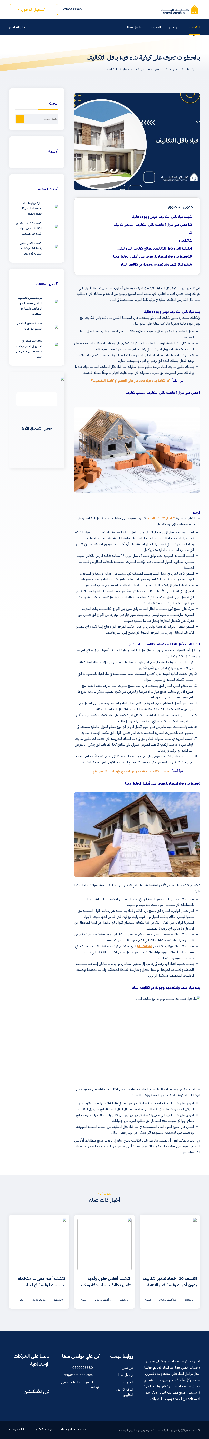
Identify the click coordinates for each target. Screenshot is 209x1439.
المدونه (128, 1382)
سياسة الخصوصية (19, 1429)
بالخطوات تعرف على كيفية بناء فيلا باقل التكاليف (134, 69)
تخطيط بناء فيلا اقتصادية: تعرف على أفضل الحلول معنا (151, 256)
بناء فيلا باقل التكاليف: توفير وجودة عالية (160, 216)
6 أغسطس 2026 (103, 1300)
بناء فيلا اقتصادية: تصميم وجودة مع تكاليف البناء (154, 264)
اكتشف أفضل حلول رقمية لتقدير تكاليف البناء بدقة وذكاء (106, 1281)
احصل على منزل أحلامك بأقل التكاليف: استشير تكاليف (151, 224)
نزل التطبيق (17, 27)
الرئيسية (194, 27)
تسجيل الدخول (33, 9)
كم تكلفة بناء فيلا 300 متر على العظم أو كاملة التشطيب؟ (130, 380)
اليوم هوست (127, 1430)
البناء (182, 240)
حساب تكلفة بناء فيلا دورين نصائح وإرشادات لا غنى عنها (130, 771)
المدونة (156, 27)
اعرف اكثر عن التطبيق (124, 1392)
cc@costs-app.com (79, 1374)
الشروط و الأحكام (45, 1429)
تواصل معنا (134, 27)
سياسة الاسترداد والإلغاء (74, 1429)
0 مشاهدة (189, 1300)
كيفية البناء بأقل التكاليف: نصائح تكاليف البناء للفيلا (153, 248)
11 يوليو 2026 (39, 1300)
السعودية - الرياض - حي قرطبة (80, 1385)
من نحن (174, 27)
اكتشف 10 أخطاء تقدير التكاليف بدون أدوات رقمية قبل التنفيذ (170, 1281)
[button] (20, 119)
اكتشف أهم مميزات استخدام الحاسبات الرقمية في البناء (41, 1281)
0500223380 (72, 9)
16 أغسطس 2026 (168, 1300)
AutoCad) (144, 946)
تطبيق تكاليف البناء (161, 518)
